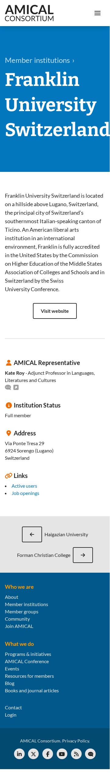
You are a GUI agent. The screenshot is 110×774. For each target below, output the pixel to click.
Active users (24, 486)
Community (17, 619)
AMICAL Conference (27, 661)
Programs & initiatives (28, 654)
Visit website (55, 311)
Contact (13, 707)
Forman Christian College (43, 555)
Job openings (25, 493)
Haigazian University (66, 534)
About (11, 597)
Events (12, 668)
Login (10, 715)
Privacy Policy (75, 740)
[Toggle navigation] (97, 13)
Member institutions (26, 604)
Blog (9, 683)
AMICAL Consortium (40, 740)
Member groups (21, 611)
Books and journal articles (32, 690)
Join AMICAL (19, 626)
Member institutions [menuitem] (37, 60)
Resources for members (29, 676)
